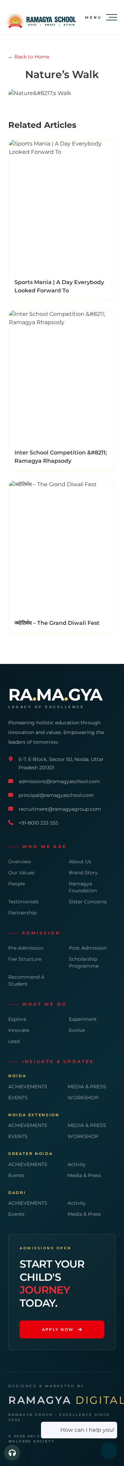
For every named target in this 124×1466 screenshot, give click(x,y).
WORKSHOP (83, 1097)
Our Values (21, 873)
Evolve (77, 1030)
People (16, 884)
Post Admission (88, 948)
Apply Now (58, 1329)
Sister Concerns (88, 902)
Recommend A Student (26, 980)
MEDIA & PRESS (87, 1086)
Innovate (18, 1030)
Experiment (83, 1019)
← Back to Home (28, 57)
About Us (80, 861)
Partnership (22, 913)
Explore (17, 1019)
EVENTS (18, 1097)
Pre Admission (25, 948)
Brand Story (83, 873)
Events (16, 1175)
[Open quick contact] (12, 1452)
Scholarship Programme (84, 962)
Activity (77, 1164)
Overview (19, 861)
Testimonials (23, 902)
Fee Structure (24, 959)
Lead (14, 1041)
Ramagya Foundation (83, 887)
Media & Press (84, 1175)
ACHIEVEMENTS (27, 1086)
